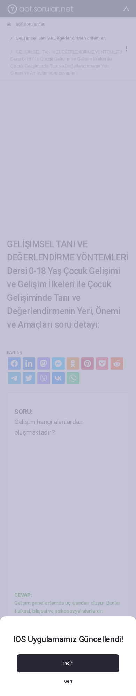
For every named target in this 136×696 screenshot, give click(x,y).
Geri (68, 681)
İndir (67, 663)
